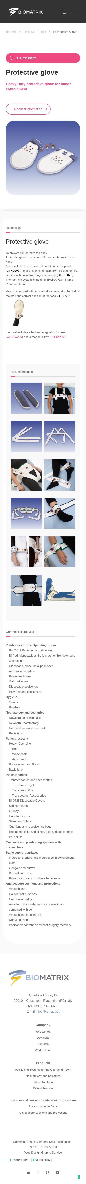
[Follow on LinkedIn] (29, 1172)
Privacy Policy (20, 1159)
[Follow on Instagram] (48, 1172)
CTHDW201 (58, 336)
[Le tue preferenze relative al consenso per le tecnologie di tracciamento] (79, 1177)
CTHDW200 (14, 336)
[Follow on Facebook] (38, 1172)
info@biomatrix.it (47, 1011)
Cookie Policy (42, 1159)
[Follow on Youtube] (57, 1172)
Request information (28, 109)
